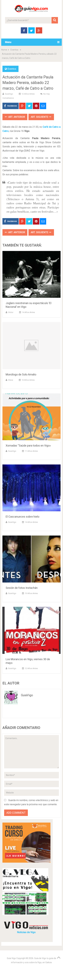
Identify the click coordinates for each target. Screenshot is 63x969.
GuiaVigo (9, 94)
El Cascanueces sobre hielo (22, 516)
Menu (8, 42)
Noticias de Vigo (26, 932)
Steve (10, 380)
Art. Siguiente (40, 116)
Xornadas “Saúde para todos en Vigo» (28, 445)
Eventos (14, 50)
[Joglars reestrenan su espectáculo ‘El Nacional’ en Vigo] (31, 275)
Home (4, 50)
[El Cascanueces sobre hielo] (31, 488)
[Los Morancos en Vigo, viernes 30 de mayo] (31, 631)
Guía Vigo (11, 958)
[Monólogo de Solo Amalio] (31, 346)
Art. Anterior (16, 116)
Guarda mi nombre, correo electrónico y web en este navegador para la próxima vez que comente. (31, 802)
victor (10, 312)
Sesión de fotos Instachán (22, 587)
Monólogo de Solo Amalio (21, 374)
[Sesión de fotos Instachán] (31, 560)
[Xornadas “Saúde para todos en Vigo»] (31, 417)
